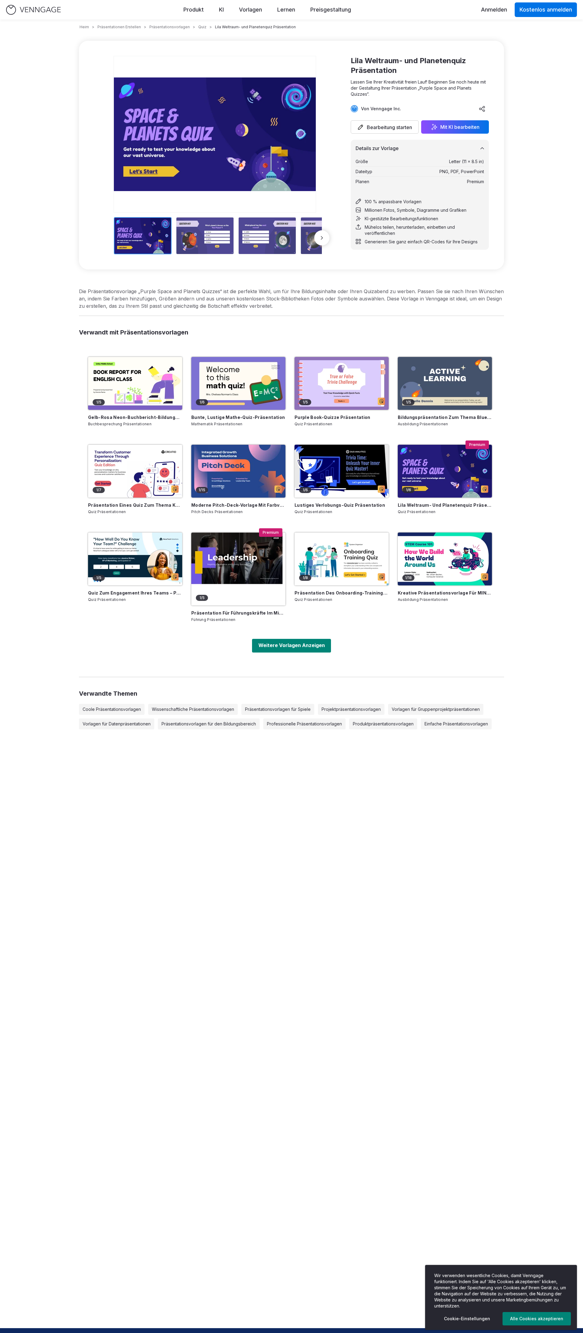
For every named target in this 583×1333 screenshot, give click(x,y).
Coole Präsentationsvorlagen (112, 709)
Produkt (193, 9)
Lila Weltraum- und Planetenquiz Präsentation (445, 505)
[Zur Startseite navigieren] (33, 10)
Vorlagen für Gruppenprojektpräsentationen (436, 709)
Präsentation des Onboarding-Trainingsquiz (342, 592)
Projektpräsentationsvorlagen (351, 709)
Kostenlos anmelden (546, 9)
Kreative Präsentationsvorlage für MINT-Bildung (445, 592)
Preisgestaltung (330, 9)
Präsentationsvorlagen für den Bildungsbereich (209, 723)
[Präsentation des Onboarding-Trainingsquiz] (342, 559)
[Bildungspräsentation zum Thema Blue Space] (445, 383)
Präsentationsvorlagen (169, 27)
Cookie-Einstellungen (467, 1318)
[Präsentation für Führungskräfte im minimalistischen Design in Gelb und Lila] (238, 569)
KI (221, 9)
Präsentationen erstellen (119, 27)
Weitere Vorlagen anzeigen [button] (291, 645)
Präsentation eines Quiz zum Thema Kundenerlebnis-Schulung (135, 505)
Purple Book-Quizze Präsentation (332, 417)
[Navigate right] (321, 237)
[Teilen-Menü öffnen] (482, 108)
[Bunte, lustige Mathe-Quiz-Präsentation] (238, 383)
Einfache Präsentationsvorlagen (456, 723)
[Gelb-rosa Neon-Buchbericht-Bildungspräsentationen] (135, 383)
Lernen (286, 9)
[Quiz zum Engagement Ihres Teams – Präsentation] (135, 559)
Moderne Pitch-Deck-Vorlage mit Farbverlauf (238, 505)
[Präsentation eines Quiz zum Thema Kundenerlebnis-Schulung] (135, 471)
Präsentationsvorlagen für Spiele (278, 709)
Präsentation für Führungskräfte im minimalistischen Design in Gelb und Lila (238, 612)
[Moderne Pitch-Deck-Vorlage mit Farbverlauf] (238, 471)
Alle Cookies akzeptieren (536, 1318)
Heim (84, 27)
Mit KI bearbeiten (459, 127)
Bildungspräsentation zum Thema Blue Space (445, 417)
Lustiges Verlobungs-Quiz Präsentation (340, 505)
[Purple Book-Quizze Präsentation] (342, 383)
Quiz (202, 27)
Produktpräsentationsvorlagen (383, 723)
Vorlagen (250, 9)
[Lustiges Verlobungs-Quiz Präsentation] (342, 471)
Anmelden (494, 9)
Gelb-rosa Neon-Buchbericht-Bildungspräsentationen (135, 417)
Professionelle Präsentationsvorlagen (304, 723)
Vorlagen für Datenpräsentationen (117, 723)
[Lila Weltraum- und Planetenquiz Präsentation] (445, 471)
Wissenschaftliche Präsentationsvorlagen (193, 709)
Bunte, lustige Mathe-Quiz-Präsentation (238, 417)
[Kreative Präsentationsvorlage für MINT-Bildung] (445, 559)
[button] (385, 127)
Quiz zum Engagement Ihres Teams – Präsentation (135, 592)
